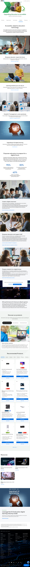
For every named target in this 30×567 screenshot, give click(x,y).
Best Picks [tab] (2, 357)
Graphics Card (2, 553)
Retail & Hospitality (10, 538)
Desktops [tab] (11, 357)
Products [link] (20, 20)
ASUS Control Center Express (18, 537)
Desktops (2, 546)
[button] (24, 0)
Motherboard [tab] (27, 357)
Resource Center (10, 550)
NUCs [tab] (15, 357)
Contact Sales (24, 542)
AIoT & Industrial (2, 554)
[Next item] (13, 364)
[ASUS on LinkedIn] (9, 562)
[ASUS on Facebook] (16, 562)
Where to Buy (2, 542)
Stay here (10, 284)
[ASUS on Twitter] (13, 562)
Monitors (2, 548)
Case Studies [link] (15, 20)
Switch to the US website (17, 284)
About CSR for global (3, 536)
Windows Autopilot (17, 538)
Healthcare (9, 539)
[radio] (7, 430)
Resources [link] (26, 20)
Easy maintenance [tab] (15, 322)
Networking (2, 555)
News (8, 552)
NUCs (1, 547)
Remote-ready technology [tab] (7, 322)
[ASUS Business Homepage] (2, 1)
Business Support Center (18, 541)
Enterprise (9, 536)
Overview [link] (2, 20)
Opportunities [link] (8, 20)
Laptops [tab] (7, 357)
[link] (8, 378)
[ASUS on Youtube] (11, 562)
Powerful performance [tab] (23, 322)
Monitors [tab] (18, 357)
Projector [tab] (22, 357)
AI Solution (9, 547)
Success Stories (10, 551)
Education (9, 537)
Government (9, 546)
